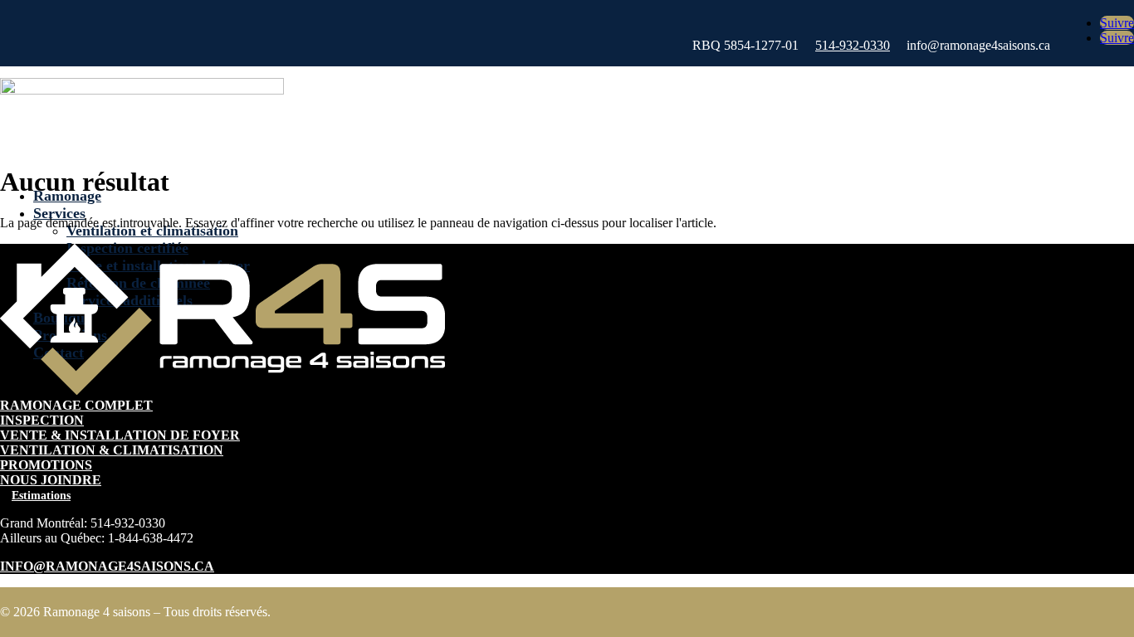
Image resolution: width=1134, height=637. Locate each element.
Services (59, 213)
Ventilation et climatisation (152, 230)
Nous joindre (50, 480)
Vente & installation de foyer (120, 435)
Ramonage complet (76, 405)
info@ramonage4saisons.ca (107, 566)
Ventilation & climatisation (111, 450)
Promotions (46, 465)
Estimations (41, 495)
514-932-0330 (852, 45)
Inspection (42, 420)
